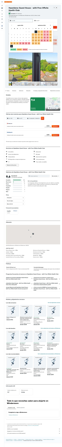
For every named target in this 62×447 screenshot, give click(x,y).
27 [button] (20, 43)
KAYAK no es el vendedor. (12, 429)
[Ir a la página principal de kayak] (8, 2)
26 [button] (17, 43)
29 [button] (26, 43)
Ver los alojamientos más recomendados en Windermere (49, 353)
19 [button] (17, 40)
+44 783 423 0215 (12, 16)
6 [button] (20, 34)
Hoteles (15, 439)
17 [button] (11, 40)
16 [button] (38, 37)
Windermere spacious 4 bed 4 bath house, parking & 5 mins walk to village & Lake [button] (26, 318)
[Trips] (2, 22)
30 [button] (29, 43)
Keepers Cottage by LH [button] (11, 317)
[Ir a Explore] (2, 14)
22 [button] (26, 40)
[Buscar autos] (2, 10)
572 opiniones (19, 13)
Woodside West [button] (23, 368)
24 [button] (11, 43)
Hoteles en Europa (21, 439)
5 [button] (17, 34)
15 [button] (26, 37)
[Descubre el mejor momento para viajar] (2, 19)
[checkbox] (12, 211)
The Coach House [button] (50, 318)
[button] (2, 2)
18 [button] (14, 40)
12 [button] (17, 37)
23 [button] (29, 40)
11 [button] (14, 37)
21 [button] (23, 40)
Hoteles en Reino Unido (29, 439)
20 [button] (20, 40)
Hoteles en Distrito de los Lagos (48, 439)
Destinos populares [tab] (21, 407)
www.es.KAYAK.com (9, 439)
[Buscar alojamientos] (2, 8)
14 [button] (23, 37)
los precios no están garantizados (33, 425)
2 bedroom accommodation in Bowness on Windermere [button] (53, 369)
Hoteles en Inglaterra (38, 439)
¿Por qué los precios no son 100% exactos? (16, 433)
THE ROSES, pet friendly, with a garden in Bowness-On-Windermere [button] (12, 371)
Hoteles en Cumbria (9, 440)
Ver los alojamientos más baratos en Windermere (50, 328)
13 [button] (20, 37)
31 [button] (11, 46)
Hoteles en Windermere (13, 414)
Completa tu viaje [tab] (11, 407)
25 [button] (14, 43)
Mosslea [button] (8, 344)
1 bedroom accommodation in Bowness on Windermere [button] (53, 344)
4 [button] (14, 34)
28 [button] (23, 43)
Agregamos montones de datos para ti (15, 431)
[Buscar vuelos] (2, 5)
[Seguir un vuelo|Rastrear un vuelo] (2, 16)
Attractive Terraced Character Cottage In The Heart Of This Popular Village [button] (39, 369)
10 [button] (11, 37)
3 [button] (11, 34)
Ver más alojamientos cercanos (54, 302)
